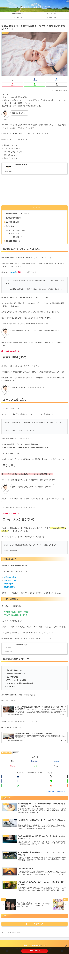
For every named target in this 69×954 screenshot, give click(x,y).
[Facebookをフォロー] (17, 781)
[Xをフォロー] (51, 776)
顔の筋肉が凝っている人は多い (17, 213)
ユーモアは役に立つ (13, 222)
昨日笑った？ (14, 234)
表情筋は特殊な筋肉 (13, 218)
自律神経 (16, 752)
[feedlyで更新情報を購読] (17, 785)
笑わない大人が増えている (15, 230)
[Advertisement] (34, 189)
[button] (56, 85)
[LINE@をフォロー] (51, 781)
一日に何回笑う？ (15, 237)
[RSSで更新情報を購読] (51, 785)
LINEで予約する (33, 951)
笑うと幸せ (10, 226)
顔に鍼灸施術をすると (14, 241)
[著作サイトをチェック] (17, 776)
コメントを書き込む (34, 924)
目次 (33, 207)
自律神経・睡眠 (7, 752)
